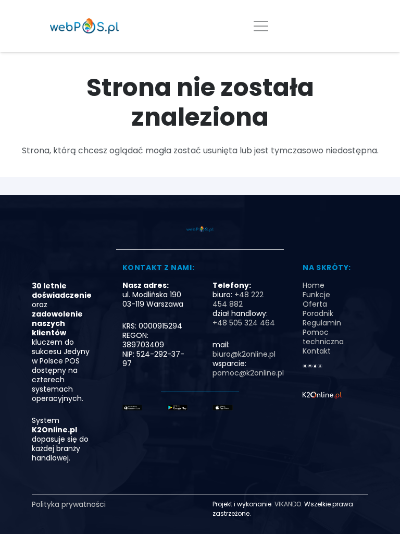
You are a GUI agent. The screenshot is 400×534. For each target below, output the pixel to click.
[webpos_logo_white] (322, 396)
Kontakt (317, 351)
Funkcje (316, 294)
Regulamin (322, 323)
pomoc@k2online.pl (248, 373)
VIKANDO (287, 504)
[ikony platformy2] (312, 368)
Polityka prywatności (69, 504)
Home (313, 285)
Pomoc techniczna (323, 337)
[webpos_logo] (84, 26)
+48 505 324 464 (244, 323)
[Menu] (261, 26)
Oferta (315, 304)
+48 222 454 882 (238, 299)
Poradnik (318, 313)
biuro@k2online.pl (244, 354)
